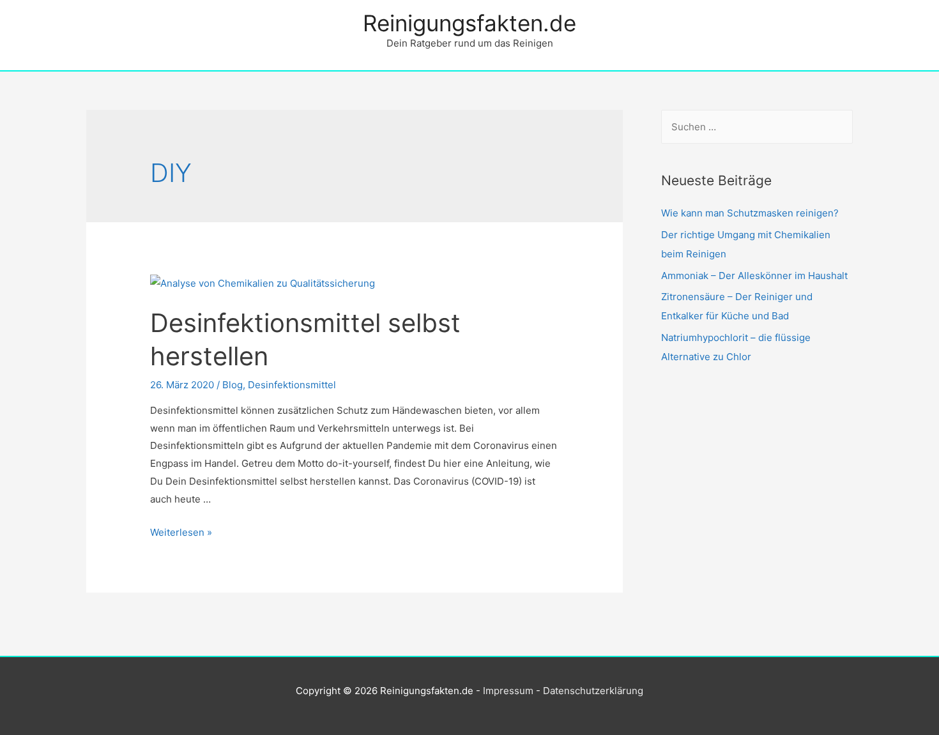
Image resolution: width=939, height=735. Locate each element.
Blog (232, 385)
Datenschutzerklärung (593, 691)
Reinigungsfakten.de (469, 23)
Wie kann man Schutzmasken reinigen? (750, 213)
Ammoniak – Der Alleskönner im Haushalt (754, 275)
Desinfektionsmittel (292, 385)
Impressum (508, 691)
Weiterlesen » (181, 532)
